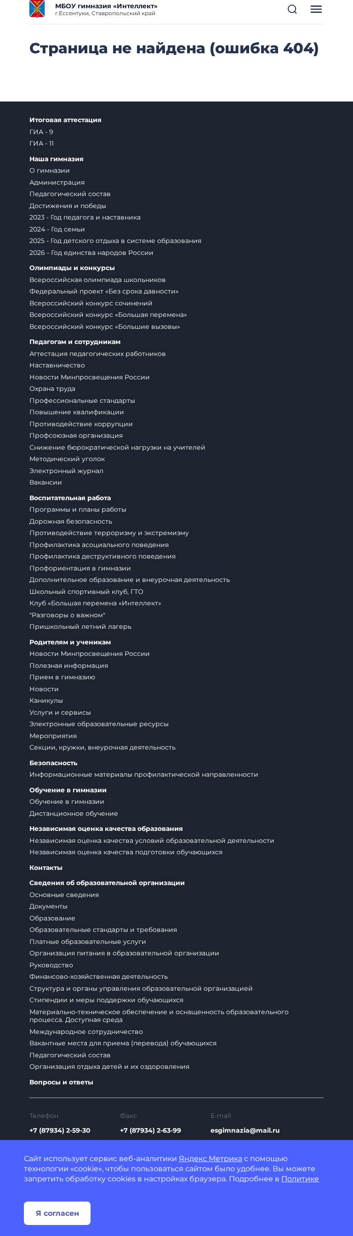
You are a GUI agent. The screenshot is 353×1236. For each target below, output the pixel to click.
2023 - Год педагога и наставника (85, 217)
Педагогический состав (70, 194)
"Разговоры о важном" (67, 615)
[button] (292, 9)
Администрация (57, 182)
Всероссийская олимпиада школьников (97, 280)
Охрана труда (52, 388)
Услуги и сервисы (60, 712)
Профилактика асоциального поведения (99, 545)
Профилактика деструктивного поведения (102, 556)
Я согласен (57, 1213)
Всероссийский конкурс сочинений (91, 303)
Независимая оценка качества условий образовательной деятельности (151, 840)
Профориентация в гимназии (80, 568)
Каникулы (46, 700)
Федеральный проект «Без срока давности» (104, 291)
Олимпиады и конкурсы (72, 268)
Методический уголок (67, 459)
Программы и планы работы (77, 509)
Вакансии (45, 482)
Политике (300, 1178)
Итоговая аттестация (65, 120)
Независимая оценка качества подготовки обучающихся (125, 852)
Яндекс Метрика (210, 1158)
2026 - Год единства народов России (91, 252)
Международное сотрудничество (86, 1031)
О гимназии (49, 170)
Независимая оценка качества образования (106, 829)
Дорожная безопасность (70, 521)
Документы (48, 906)
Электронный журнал (66, 471)
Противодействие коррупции (81, 424)
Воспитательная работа (70, 498)
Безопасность (53, 763)
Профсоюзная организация (76, 435)
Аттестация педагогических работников (97, 354)
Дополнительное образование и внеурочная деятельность (129, 580)
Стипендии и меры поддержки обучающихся (106, 1000)
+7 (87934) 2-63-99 (150, 1130)
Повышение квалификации (76, 412)
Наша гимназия (56, 159)
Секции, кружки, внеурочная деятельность (102, 747)
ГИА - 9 (41, 132)
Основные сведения (64, 895)
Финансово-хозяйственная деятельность (98, 976)
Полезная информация (68, 665)
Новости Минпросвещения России (89, 377)
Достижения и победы (67, 206)
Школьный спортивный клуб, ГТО (86, 591)
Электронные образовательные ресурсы (99, 724)
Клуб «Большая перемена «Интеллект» (95, 603)
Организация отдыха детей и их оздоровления (109, 1066)
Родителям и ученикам (70, 642)
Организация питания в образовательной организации (124, 953)
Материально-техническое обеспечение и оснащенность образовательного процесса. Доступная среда (159, 1016)
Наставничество (57, 365)
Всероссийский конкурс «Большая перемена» (108, 314)
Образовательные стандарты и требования (103, 930)
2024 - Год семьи (57, 229)
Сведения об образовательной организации (107, 883)
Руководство (51, 965)
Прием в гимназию (62, 677)
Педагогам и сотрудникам (74, 342)
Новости (44, 689)
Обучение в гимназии (68, 790)
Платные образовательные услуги (87, 941)
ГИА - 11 (41, 143)
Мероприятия (53, 736)
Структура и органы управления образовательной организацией (141, 988)
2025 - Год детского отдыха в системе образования (115, 241)
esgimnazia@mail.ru (245, 1130)
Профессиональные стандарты (82, 400)
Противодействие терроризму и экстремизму (109, 533)
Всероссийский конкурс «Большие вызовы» (104, 326)
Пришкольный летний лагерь (80, 626)
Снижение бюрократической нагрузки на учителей (117, 447)
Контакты (46, 868)
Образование (52, 918)
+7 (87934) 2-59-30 (60, 1130)
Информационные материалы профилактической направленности (143, 774)
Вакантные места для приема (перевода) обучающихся (122, 1043)
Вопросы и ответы (61, 1082)
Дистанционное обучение (73, 813)
